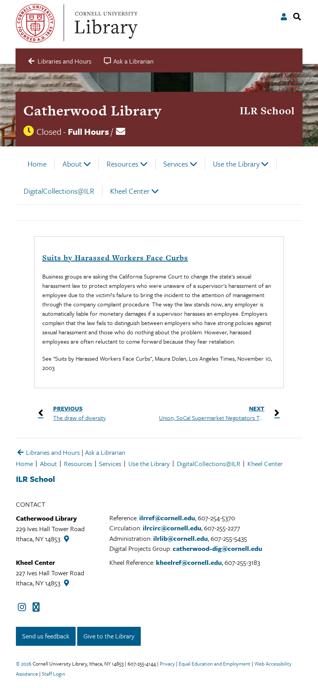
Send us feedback (45, 636)
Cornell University (35, 23)
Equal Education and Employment (215, 663)
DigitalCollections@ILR (59, 191)
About (72, 163)
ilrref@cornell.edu (167, 518)
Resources (122, 163)
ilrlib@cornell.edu (180, 538)
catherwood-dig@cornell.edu (217, 548)
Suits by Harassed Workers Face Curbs (115, 258)
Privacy (167, 663)
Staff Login (53, 674)
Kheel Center (130, 191)
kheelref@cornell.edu (189, 562)
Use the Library (236, 163)
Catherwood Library (92, 110)
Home (37, 163)
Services (175, 163)
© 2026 (23, 663)
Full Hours (88, 131)
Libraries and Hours (52, 452)
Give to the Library (109, 636)
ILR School (267, 110)
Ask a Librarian (105, 452)
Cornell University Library (105, 23)
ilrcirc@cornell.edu (172, 528)
